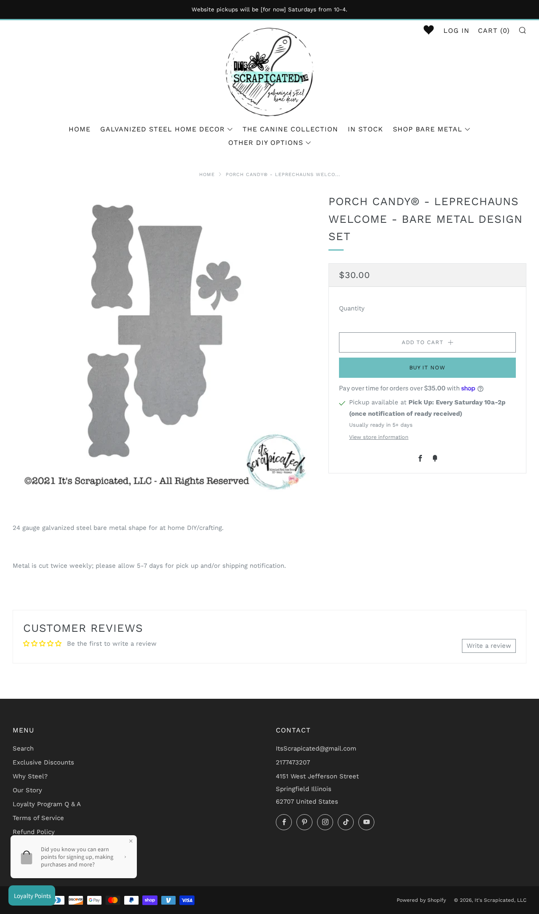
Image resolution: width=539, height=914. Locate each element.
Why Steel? (30, 776)
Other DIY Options (265, 143)
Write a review (489, 645)
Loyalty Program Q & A (47, 804)
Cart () (494, 31)
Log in (456, 31)
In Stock (365, 129)
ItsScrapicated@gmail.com (316, 748)
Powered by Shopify (421, 900)
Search (23, 748)
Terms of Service (38, 818)
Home (80, 129)
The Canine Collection (290, 129)
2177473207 (293, 762)
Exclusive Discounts (43, 762)
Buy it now (427, 367)
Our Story (27, 790)
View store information (378, 437)
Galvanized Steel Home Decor (162, 129)
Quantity (352, 308)
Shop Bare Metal (427, 129)
